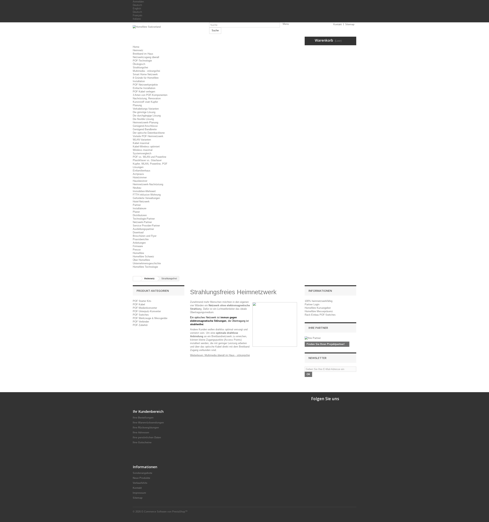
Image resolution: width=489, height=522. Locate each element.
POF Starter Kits (142, 301)
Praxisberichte (141, 239)
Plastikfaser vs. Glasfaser (147, 160)
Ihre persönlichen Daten (147, 437)
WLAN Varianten (142, 139)
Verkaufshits (140, 483)
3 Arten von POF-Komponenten (150, 95)
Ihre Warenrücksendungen (148, 422)
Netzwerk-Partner (142, 222)
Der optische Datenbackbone (149, 132)
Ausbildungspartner (143, 229)
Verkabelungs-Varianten (146, 108)
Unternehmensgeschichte (147, 263)
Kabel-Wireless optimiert (146, 146)
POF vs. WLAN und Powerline (149, 156)
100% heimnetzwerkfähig (318, 301)
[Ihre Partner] (330, 338)
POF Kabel (139, 304)
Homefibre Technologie (145, 266)
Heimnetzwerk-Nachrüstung (148, 184)
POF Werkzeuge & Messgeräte (150, 318)
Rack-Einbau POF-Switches (320, 314)
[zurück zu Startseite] (136, 278)
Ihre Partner (318, 328)
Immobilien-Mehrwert (144, 191)
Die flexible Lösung (143, 119)
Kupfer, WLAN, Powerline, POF (150, 163)
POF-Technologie (142, 60)
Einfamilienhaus (141, 170)
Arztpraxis (138, 174)
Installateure (139, 208)
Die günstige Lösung (144, 112)
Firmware (138, 246)
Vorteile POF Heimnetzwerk (148, 136)
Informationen (320, 291)
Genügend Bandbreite (145, 129)
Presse (137, 249)
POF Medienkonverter (145, 307)
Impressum (139, 492)
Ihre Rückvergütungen (146, 427)
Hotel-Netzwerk (141, 201)
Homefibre (138, 253)
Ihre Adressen (141, 432)
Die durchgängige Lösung (147, 115)
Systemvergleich (142, 153)
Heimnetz (138, 50)
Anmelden (138, 1)
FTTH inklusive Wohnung (147, 194)
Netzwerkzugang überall (146, 57)
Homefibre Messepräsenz (319, 311)
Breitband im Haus (143, 53)
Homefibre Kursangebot (318, 307)
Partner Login (312, 304)
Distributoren (140, 215)
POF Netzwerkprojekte (145, 84)
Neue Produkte (141, 478)
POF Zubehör (140, 325)
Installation (139, 81)
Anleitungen (139, 242)
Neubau (137, 187)
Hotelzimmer (140, 177)
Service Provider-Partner (146, 225)
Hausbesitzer (140, 180)
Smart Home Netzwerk (145, 74)
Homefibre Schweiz (143, 256)
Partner (137, 205)
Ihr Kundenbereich (148, 411)
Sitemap (137, 497)
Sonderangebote (142, 473)
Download (138, 232)
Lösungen (138, 167)
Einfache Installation (144, 88)
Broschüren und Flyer (144, 235)
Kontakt (137, 487)
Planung (137, 105)
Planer (136, 211)
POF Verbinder (141, 321)
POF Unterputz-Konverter (147, 311)
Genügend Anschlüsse (145, 125)
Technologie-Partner (144, 218)
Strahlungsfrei (140, 67)
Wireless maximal (142, 150)
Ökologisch (139, 64)
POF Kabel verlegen (144, 91)
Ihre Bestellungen (143, 417)
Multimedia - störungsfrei (146, 70)
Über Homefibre (141, 260)
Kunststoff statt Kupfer (145, 101)
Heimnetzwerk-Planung (145, 122)
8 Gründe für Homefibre (146, 77)
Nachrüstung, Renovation (147, 98)
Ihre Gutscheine (142, 442)
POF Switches (141, 314)
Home (136, 46)
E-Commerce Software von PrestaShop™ (165, 511)
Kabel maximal (141, 143)
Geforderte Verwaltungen (146, 198)
